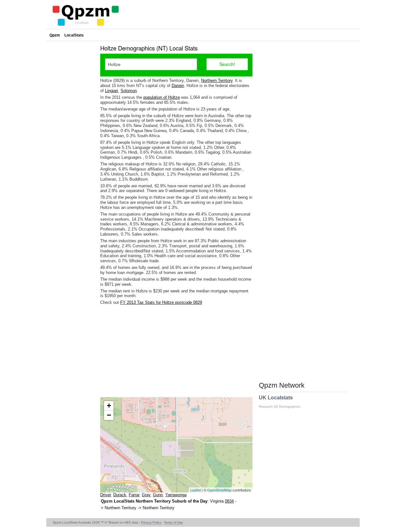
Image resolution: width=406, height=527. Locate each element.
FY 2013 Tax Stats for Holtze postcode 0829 (161, 302)
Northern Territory (216, 80)
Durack (119, 494)
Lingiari (111, 90)
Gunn (158, 494)
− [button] (109, 415)
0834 (229, 501)
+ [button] (109, 406)
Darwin (178, 85)
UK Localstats (279, 401)
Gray (146, 494)
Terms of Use (173, 522)
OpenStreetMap (219, 489)
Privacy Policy (151, 522)
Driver (105, 494)
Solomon (129, 90)
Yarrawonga (176, 494)
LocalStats (74, 35)
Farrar (134, 494)
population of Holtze (161, 97)
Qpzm (54, 35)
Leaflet (195, 489)
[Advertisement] (176, 351)
